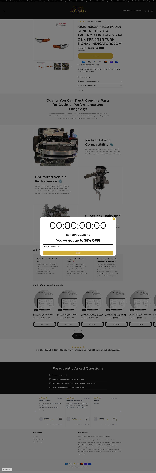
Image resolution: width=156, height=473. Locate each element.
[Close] (114, 219)
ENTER (78, 253)
